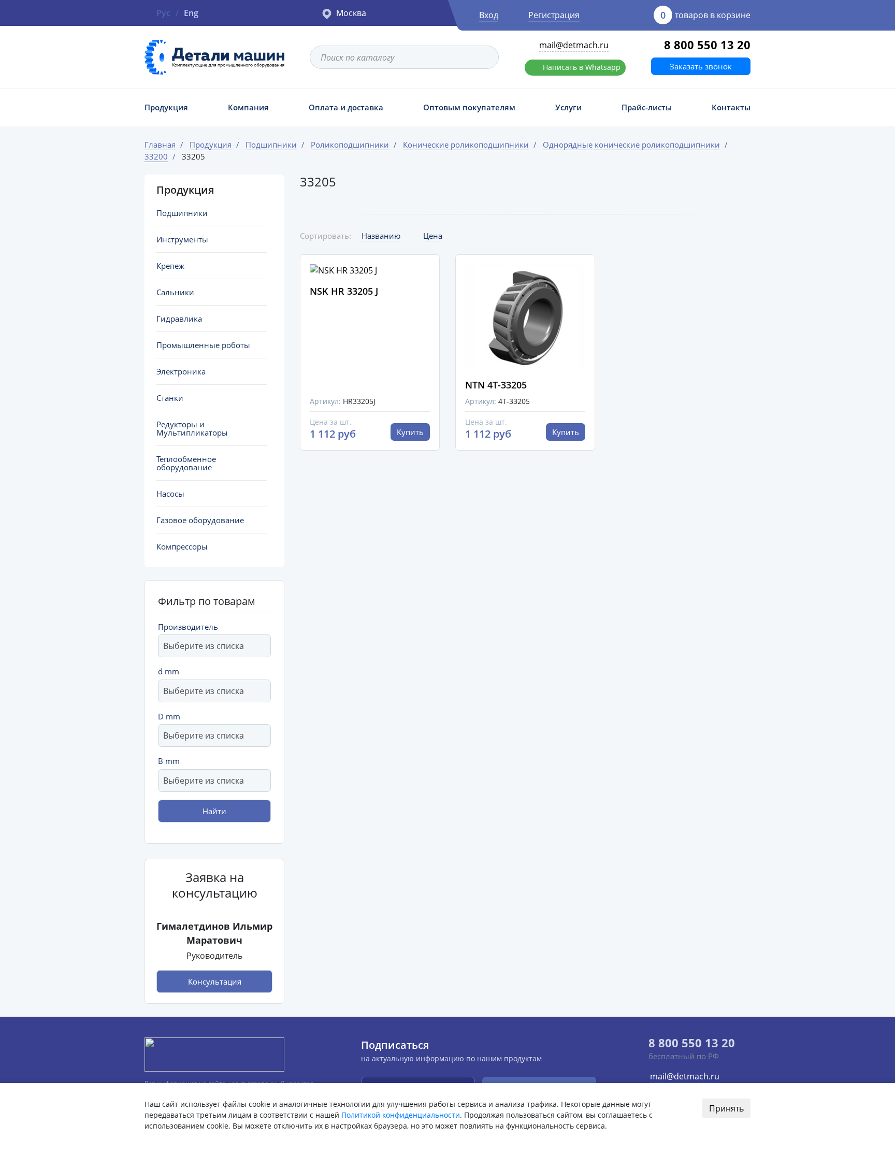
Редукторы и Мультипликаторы (192, 428)
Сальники (175, 292)
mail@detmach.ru (574, 45)
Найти (214, 811)
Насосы (170, 493)
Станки (169, 398)
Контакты (731, 107)
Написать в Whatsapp (581, 67)
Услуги (568, 107)
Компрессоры (182, 546)
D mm (169, 716)
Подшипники (182, 213)
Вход (488, 15)
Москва (351, 13)
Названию (382, 235)
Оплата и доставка (346, 107)
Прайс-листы (647, 107)
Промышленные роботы (203, 345)
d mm (168, 671)
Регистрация (554, 15)
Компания (248, 107)
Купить (410, 432)
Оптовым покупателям (469, 107)
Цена (432, 235)
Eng (191, 13)
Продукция (166, 107)
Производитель (188, 627)
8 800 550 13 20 (707, 44)
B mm (169, 761)
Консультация (214, 981)
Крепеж (170, 266)
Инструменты (182, 239)
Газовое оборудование (200, 520)
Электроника (181, 371)
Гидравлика (179, 318)
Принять (726, 1108)
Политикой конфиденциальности (400, 1115)
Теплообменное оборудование (186, 463)
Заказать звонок (701, 66)
